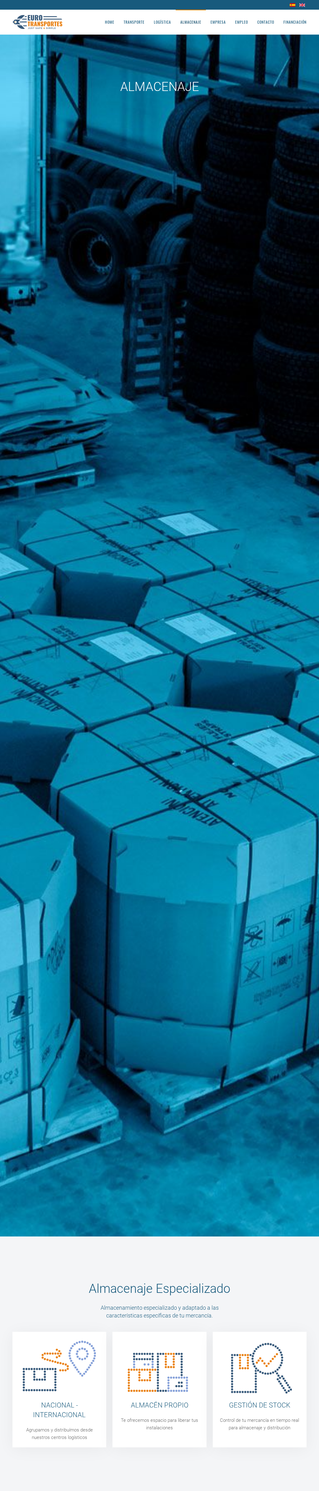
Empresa (218, 22)
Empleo (241, 22)
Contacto (265, 22)
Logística (162, 22)
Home (109, 22)
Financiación (295, 22)
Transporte (134, 22)
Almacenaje (190, 22)
